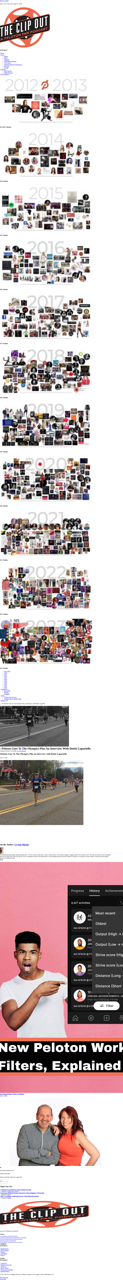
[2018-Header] (46, 394)
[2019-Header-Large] (46, 448)
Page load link (4, 1277)
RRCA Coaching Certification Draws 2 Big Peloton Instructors (20, 1196)
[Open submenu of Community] (8, 689)
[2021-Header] (46, 557)
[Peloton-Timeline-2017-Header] (46, 340)
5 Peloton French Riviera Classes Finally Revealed (16, 1190)
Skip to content (4, 1)
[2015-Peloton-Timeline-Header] (46, 232)
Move (16, 1191)
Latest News (10, 1191)
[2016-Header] (46, 286)
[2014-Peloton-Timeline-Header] (46, 178)
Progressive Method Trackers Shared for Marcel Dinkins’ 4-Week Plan (22, 1193)
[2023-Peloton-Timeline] (46, 665)
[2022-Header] (46, 611)
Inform (9, 1198)
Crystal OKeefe (21, 751)
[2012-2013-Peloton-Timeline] (46, 124)
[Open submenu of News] (4, 55)
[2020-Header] (46, 503)
